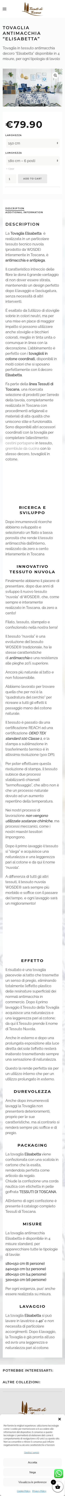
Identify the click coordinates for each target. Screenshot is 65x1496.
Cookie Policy (24, 1491)
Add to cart (32, 178)
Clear (11, 168)
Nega (32, 1472)
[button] (59, 1419)
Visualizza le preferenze (32, 1482)
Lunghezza (13, 152)
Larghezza (13, 135)
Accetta (32, 1462)
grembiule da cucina (22, 448)
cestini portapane (19, 443)
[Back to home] (32, 9)
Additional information (24, 212)
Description (14, 208)
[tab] (13, 209)
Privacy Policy (39, 1491)
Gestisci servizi (31, 1452)
